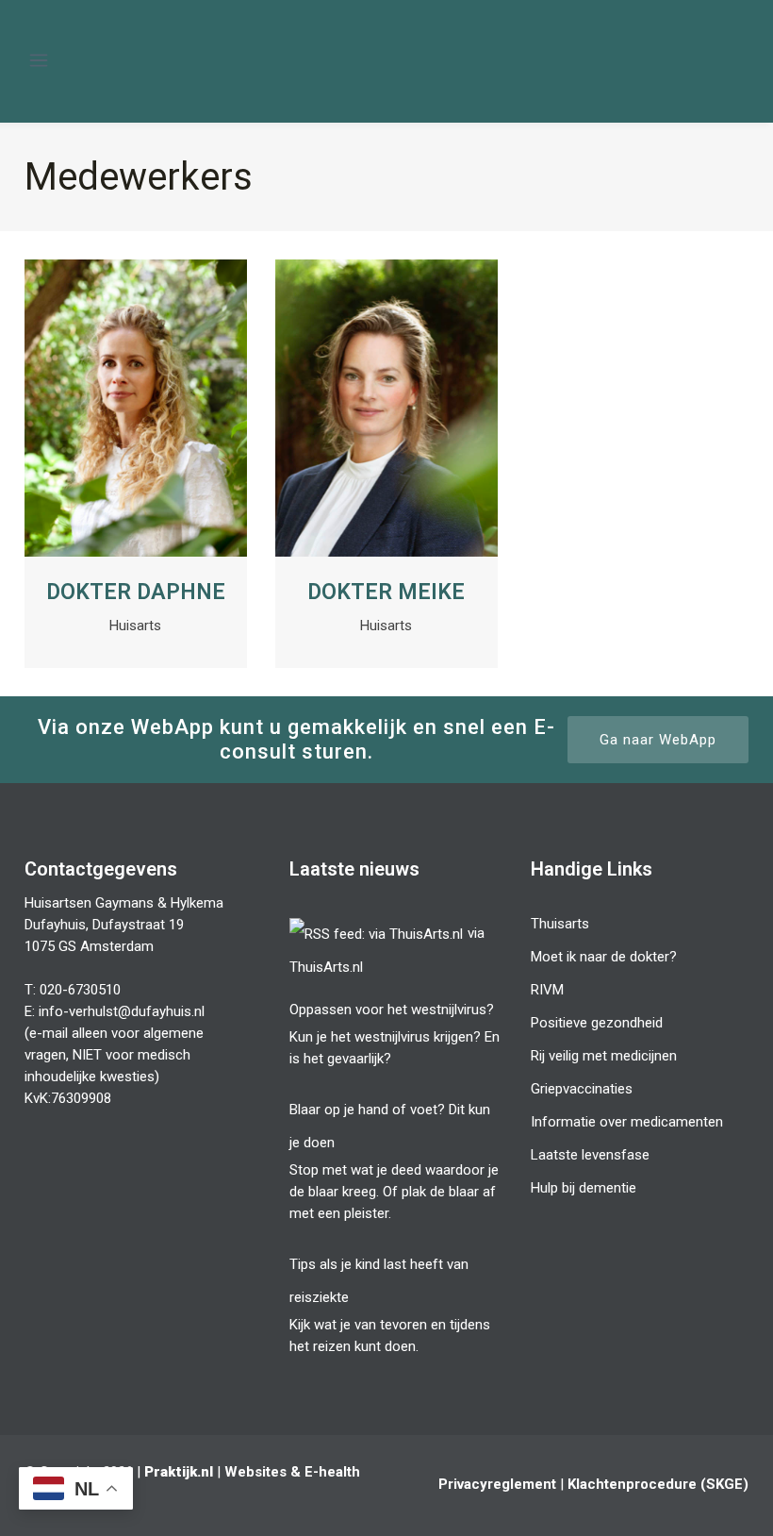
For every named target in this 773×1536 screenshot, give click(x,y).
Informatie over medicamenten (627, 1121)
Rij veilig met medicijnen (604, 1055)
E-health (332, 1471)
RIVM (547, 989)
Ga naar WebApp (658, 739)
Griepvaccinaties (582, 1088)
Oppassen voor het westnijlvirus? (391, 1009)
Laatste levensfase (590, 1154)
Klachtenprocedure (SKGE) (657, 1484)
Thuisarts (560, 923)
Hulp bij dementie (583, 1187)
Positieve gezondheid (597, 1022)
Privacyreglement (497, 1484)
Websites (255, 1471)
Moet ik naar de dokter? (604, 956)
